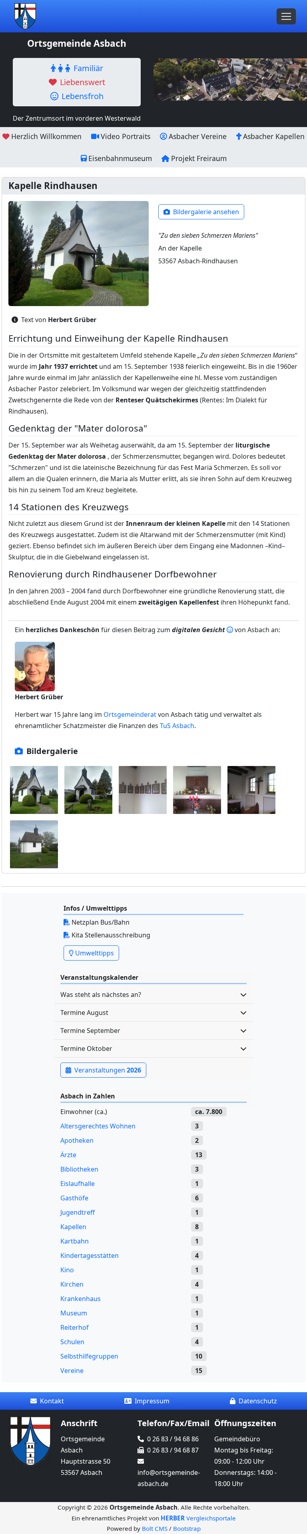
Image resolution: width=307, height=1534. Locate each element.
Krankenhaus (80, 1298)
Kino (67, 1269)
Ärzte (68, 1154)
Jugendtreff (77, 1212)
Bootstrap (187, 1528)
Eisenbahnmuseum (120, 158)
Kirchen (72, 1284)
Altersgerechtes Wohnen (98, 1126)
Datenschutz (258, 1401)
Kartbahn (74, 1241)
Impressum (152, 1401)
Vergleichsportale (198, 1518)
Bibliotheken (79, 1169)
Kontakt (52, 1401)
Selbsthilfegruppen (89, 1356)
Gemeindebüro (237, 1439)
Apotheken (77, 1140)
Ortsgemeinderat (130, 714)
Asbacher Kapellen (274, 136)
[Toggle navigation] (286, 16)
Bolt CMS (154, 1528)
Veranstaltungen (107, 1070)
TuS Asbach (177, 725)
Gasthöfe (74, 1198)
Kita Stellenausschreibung (110, 935)
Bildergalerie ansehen (205, 211)
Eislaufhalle (77, 1183)
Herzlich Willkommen (46, 136)
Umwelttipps (94, 953)
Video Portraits (125, 136)
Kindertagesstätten (89, 1255)
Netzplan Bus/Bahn (100, 922)
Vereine (72, 1370)
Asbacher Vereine (198, 136)
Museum (73, 1313)
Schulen (72, 1341)
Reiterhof (74, 1327)
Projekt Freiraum (199, 158)
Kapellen (73, 1226)
